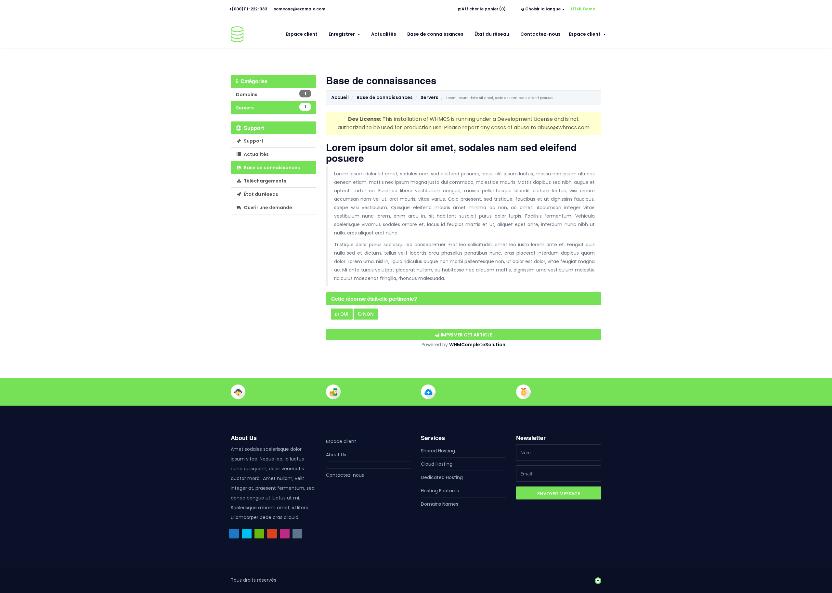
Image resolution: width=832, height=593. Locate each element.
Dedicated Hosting (442, 477)
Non (368, 314)
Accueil (340, 97)
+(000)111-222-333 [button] (248, 9)
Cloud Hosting (436, 464)
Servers (429, 97)
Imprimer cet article (466, 335)
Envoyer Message (558, 493)
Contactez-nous (540, 34)
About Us (336, 454)
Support (253, 141)
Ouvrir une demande (267, 207)
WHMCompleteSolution (477, 344)
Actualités (383, 34)
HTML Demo (583, 9)
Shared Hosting (438, 451)
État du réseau (491, 34)
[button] (596, 580)
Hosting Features (440, 490)
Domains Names (439, 504)
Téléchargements (264, 181)
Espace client (302, 34)
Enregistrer (343, 34)
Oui (343, 314)
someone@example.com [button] (299, 9)
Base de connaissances (435, 34)
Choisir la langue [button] (543, 9)
